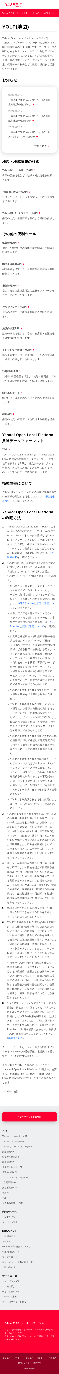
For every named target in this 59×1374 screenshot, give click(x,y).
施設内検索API (10, 328)
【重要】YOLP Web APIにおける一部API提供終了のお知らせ (29, 134)
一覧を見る (40, 145)
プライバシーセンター (35, 1358)
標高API (6, 414)
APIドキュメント (43, 13)
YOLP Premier (26, 603)
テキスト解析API (10, 1291)
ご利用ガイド (8, 1236)
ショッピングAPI (10, 1281)
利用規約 (52, 1358)
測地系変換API (10, 393)
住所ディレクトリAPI (14, 307)
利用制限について (11, 1251)
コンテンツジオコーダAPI (16, 350)
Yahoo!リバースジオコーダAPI (20, 213)
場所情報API (9, 285)
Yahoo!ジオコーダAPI (15, 192)
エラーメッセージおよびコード (17, 1262)
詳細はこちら (15, 1038)
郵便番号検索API (11, 264)
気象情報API (9, 242)
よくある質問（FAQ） (13, 1203)
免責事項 (37, 1363)
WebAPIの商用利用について (16, 1246)
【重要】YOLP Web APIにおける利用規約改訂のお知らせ (29, 102)
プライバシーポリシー (12, 1358)
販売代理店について (32, 626)
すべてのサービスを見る (14, 1301)
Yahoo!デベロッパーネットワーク (16, 13)
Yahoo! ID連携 (9, 1296)
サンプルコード (10, 1257)
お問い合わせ (8, 1267)
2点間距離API (10, 371)
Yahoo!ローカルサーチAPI (17, 170)
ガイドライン (8, 1217)
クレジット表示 (10, 1222)
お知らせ (6, 1241)
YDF (4, 449)
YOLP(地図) (8, 1286)
